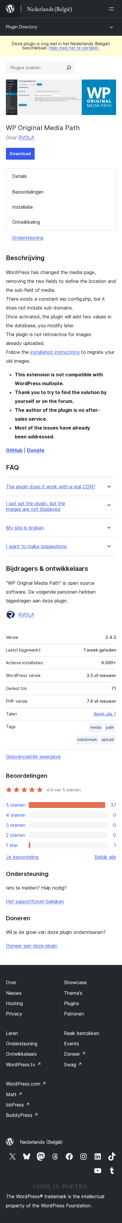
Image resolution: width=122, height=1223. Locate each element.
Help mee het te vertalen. (74, 47)
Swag (73, 1065)
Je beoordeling (22, 857)
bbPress (18, 1105)
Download (20, 153)
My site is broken (25, 528)
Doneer (75, 1054)
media (95, 727)
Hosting (14, 1003)
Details (19, 176)
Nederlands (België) (41, 1142)
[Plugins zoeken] (69, 68)
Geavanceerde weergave (33, 756)
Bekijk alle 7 (105, 714)
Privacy (14, 1014)
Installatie (22, 207)
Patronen (74, 1014)
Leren (12, 1033)
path (110, 727)
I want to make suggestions (36, 546)
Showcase (75, 982)
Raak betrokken (81, 1033)
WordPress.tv (23, 1065)
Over (11, 982)
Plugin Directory (21, 26)
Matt (14, 1094)
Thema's (73, 993)
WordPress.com (26, 1084)
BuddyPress (22, 1115)
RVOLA (26, 137)
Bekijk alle (105, 857)
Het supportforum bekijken (35, 901)
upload (108, 739)
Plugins (71, 1003)
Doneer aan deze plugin (31, 946)
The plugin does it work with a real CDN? (50, 487)
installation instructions (55, 352)
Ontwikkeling (26, 222)
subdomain (87, 739)
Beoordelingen (28, 192)
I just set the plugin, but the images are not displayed (35, 506)
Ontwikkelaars (21, 1054)
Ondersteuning (27, 238)
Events (71, 1044)
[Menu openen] (112, 9)
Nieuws (14, 993)
